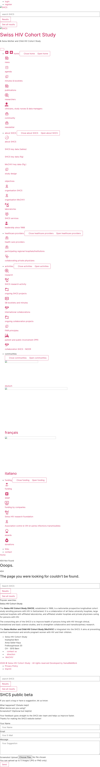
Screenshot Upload (9, 757)
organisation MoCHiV (15, 199)
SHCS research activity (15, 284)
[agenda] (7, 68)
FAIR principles (11, 330)
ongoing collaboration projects (19, 321)
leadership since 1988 (15, 227)
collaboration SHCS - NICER (18, 349)
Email (2, 731)
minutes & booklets (14, 81)
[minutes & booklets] (7, 78)
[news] (7, 59)
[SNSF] (7, 495)
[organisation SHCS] (7, 187)
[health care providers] (7, 239)
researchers (10, 99)
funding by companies (15, 507)
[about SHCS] (7, 138)
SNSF (7, 498)
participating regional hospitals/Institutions (25, 251)
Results (5, 19)
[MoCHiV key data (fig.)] (5, 161)
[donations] (7, 541)
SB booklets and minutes (16, 302)
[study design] (7, 170)
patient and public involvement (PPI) (21, 340)
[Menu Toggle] (2, 49)
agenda (8, 71)
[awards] (7, 532)
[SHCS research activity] (7, 281)
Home (2, 555)
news (7, 62)
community (10, 118)
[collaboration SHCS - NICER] (7, 346)
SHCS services (11, 218)
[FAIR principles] (7, 327)
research (9, 275)
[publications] (7, 87)
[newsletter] (7, 124)
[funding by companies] (7, 504)
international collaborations (17, 312)
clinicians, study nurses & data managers (23, 108)
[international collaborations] (7, 309)
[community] (7, 115)
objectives (9, 181)
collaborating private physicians (19, 260)
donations (9, 544)
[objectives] (5, 178)
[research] (7, 272)
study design (11, 173)
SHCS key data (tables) (16, 149)
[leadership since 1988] (7, 224)
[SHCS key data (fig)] (5, 154)
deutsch (8, 386)
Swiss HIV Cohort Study (28, 35)
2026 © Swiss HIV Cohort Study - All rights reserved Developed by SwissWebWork (38, 663)
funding (8, 489)
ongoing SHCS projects (16, 293)
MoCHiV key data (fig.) (15, 164)
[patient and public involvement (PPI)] (7, 337)
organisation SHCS (13, 190)
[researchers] (7, 96)
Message (4, 739)
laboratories (10, 209)
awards (8, 535)
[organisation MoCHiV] (7, 197)
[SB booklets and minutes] (7, 300)
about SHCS (10, 141)
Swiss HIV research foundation (19, 516)
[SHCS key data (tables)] (5, 146)
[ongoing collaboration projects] (7, 318)
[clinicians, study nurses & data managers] (6, 105)
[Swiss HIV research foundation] (7, 513)
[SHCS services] (7, 215)
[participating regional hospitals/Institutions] (7, 248)
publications (10, 90)
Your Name (5, 723)
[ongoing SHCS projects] (7, 290)
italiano (11, 473)
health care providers (15, 242)
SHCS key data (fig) (14, 156)
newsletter (10, 127)
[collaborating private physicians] (7, 257)
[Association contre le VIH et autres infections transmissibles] (7, 523)
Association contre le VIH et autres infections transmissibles (32, 526)
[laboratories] (7, 206)
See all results (8, 24)
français (11, 432)
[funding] (7, 486)
